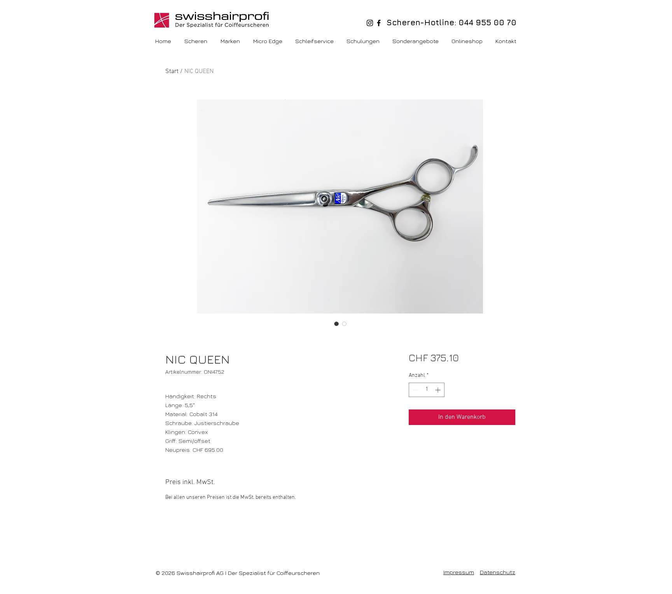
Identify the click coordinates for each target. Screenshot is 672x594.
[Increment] (438, 390)
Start (171, 71)
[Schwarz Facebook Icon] (378, 23)
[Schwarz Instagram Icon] (370, 23)
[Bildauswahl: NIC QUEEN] (336, 323)
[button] (468, 41)
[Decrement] (415, 390)
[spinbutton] (427, 390)
